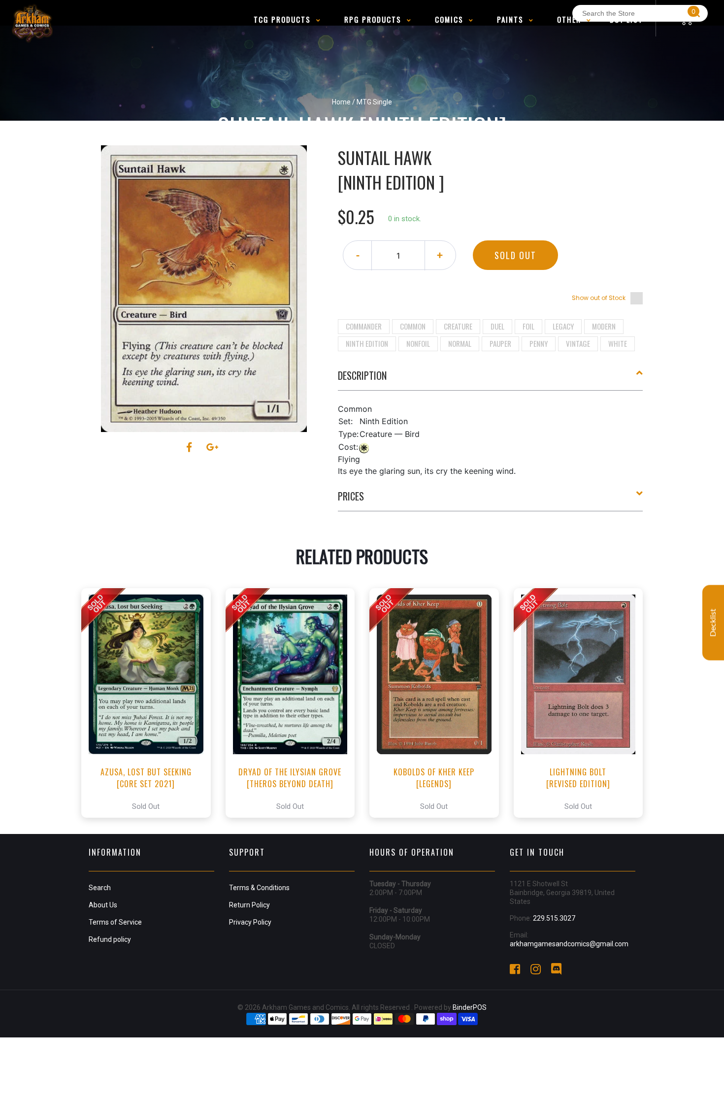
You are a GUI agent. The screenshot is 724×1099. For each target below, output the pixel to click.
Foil (528, 326)
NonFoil (418, 343)
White (617, 343)
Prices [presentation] (351, 496)
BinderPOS (470, 1007)
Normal (459, 343)
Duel (497, 326)
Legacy (563, 326)
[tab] (490, 379)
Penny (538, 343)
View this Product (150, 703)
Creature (458, 326)
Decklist (713, 622)
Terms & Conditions (259, 888)
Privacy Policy (250, 922)
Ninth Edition (367, 343)
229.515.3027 (554, 918)
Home (341, 102)
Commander (364, 326)
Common (413, 326)
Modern (604, 326)
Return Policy (249, 905)
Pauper (500, 343)
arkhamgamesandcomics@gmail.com (569, 944)
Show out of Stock (598, 298)
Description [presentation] (362, 375)
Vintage (578, 343)
